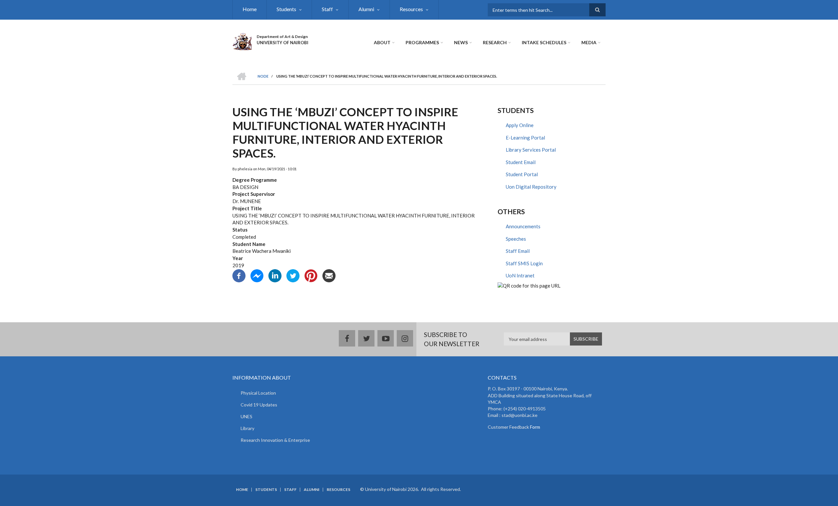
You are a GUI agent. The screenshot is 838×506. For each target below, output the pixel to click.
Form (534, 427)
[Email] (329, 275)
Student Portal (522, 174)
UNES (246, 416)
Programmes (422, 42)
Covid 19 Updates (259, 404)
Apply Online (520, 125)
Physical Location (258, 393)
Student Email (521, 162)
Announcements (523, 226)
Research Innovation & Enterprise (275, 440)
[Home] (242, 41)
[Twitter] (293, 275)
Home (250, 9)
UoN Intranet (520, 275)
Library (247, 428)
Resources (411, 9)
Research (495, 42)
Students (286, 9)
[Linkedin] (275, 275)
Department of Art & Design (282, 36)
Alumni (366, 9)
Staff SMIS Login (524, 263)
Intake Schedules (544, 42)
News (461, 42)
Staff (327, 9)
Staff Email (518, 251)
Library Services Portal (531, 150)
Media (588, 42)
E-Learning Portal (525, 138)
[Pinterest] (311, 275)
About (382, 42)
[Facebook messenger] (257, 275)
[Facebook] (239, 275)
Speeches (516, 239)
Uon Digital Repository (531, 187)
